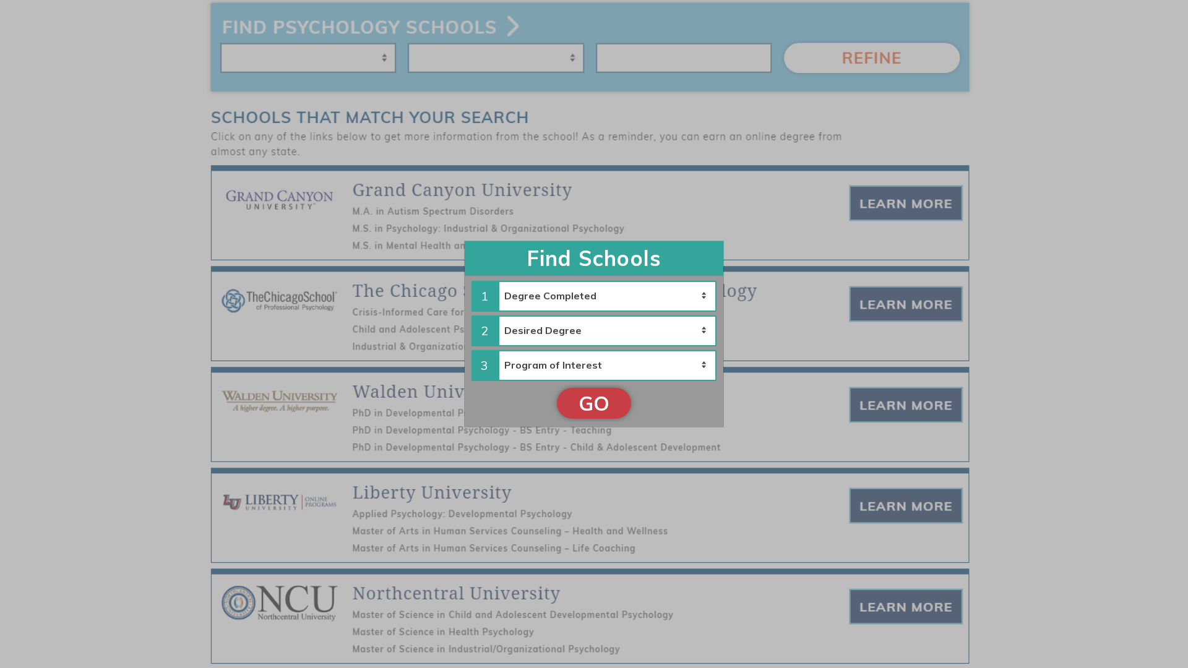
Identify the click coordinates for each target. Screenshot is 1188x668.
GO (594, 403)
